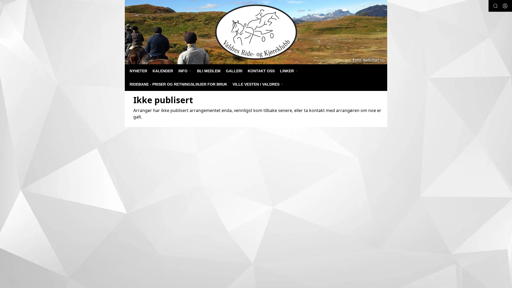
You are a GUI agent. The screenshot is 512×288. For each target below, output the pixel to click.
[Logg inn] (505, 6)
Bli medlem (209, 71)
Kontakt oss (261, 71)
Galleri (234, 71)
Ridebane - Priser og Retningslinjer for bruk (178, 84)
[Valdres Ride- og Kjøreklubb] (256, 32)
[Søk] (495, 6)
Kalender (163, 71)
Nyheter (138, 71)
